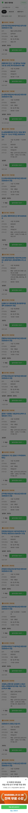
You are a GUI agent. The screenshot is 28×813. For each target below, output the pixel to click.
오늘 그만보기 (14, 811)
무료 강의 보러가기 (14, 807)
